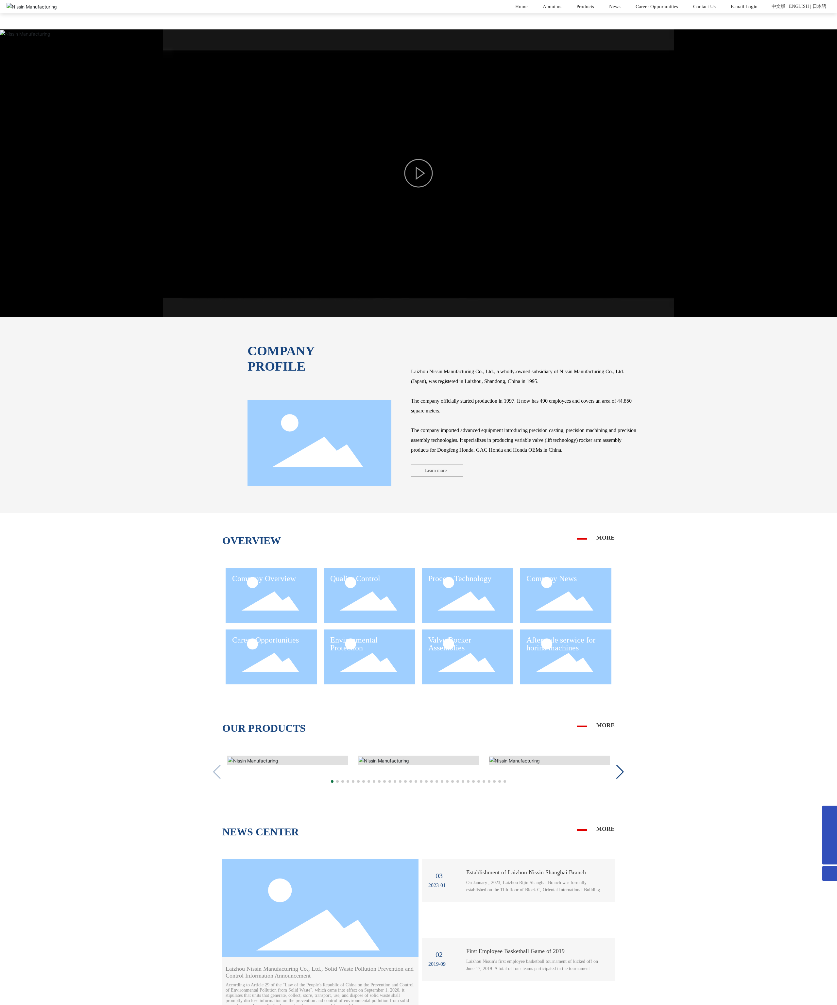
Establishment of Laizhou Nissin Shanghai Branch (526, 876)
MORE (605, 537)
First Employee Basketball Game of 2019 (515, 955)
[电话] (829, 813)
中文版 (778, 6)
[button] (332, 785)
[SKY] (829, 842)
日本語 (819, 6)
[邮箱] (829, 827)
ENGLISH (799, 6)
